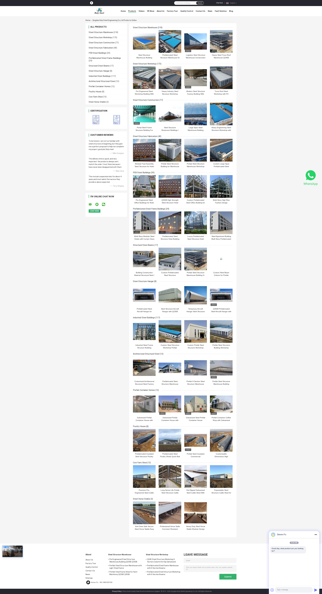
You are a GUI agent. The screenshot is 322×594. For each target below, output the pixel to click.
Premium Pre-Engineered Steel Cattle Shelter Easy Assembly (144, 492)
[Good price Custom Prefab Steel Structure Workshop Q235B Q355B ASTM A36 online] (195, 331)
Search (199, 3)
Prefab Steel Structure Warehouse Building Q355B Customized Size (221, 384)
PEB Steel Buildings (97, 53)
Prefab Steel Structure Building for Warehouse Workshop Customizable (170, 166)
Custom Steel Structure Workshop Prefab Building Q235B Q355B (170, 347)
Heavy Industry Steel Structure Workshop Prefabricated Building (170, 94)
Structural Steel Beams (99, 66)
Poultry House (95, 91)
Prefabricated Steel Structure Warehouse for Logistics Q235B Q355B (170, 57)
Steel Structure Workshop (100, 37)
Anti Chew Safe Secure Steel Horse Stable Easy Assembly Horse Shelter (144, 529)
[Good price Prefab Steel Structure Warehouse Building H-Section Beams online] (195, 259)
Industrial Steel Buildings (100, 76)
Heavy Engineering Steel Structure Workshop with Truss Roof (221, 130)
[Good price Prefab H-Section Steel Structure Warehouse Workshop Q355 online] (195, 367)
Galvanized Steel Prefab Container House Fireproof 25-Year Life (195, 420)
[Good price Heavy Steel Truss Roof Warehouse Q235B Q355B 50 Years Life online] (221, 41)
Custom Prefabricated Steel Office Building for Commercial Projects (195, 202)
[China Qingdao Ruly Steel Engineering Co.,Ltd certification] (96, 119)
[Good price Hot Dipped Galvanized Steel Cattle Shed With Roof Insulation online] (195, 476)
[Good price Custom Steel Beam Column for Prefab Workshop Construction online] (221, 259)
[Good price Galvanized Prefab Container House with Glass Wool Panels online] (144, 404)
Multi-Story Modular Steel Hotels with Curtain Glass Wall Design (144, 239)
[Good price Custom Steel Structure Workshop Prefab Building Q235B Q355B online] (170, 331)
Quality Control (186, 11)
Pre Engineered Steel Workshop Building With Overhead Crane (144, 94)
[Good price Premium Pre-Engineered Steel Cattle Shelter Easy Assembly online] (144, 476)
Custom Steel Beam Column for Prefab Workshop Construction (221, 275)
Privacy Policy (116, 591)
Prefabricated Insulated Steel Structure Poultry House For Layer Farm (144, 456)
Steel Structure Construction (102, 42)
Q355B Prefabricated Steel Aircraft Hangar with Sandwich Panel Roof (221, 311)
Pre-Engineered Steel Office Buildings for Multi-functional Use (144, 202)
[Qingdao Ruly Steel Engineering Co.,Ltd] (99, 11)
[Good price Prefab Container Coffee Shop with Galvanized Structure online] (221, 404)
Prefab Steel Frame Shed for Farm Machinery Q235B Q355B (123, 573)
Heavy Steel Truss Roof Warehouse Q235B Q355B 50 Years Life (221, 57)
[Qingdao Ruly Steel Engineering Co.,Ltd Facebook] (91, 3)
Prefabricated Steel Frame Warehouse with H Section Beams (163, 567)
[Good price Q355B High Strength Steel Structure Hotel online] (170, 186)
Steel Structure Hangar (99, 71)
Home (123, 11)
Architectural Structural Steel (102, 81)
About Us (160, 11)
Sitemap (89, 578)
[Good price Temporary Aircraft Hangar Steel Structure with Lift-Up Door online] (195, 295)
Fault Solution (221, 11)
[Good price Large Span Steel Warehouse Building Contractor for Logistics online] (195, 114)
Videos (142, 11)
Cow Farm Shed (96, 97)
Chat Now (219, 3)
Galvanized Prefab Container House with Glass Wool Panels (144, 420)
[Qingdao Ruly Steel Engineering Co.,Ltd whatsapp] (98, 204)
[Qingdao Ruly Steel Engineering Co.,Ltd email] (92, 204)
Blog (231, 11)
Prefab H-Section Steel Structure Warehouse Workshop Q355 (196, 384)
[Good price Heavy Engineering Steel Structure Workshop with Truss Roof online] (221, 114)
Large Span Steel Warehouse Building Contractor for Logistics (195, 130)
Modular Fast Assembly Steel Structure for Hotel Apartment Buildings (144, 166)
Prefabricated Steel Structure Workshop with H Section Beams (163, 573)
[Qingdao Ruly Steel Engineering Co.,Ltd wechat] (105, 204)
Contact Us (200, 11)
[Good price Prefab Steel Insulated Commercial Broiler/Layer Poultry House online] (195, 440)
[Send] (316, 590)
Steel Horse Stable (97, 102)
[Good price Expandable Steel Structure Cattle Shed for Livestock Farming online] (221, 476)
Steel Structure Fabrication (101, 48)
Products (132, 11)
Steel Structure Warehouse (101, 32)
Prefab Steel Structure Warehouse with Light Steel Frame (125, 567)
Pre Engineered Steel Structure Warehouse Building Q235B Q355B (123, 560)
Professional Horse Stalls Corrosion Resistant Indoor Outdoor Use (170, 529)
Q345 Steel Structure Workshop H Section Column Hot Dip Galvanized (161, 560)
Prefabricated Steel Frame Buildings (105, 58)
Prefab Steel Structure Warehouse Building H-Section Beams (196, 275)
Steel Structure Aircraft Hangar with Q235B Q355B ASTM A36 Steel (169, 311)
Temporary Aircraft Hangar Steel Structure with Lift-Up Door (196, 311)
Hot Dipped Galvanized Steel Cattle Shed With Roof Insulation (195, 492)
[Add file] (272, 590)
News (210, 11)
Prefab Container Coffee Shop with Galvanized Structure (221, 420)
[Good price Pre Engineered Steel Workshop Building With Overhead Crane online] (144, 77)
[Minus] (315, 534)
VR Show (150, 11)
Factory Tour (172, 11)
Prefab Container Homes (100, 86)
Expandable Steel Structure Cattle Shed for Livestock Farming (221, 492)
